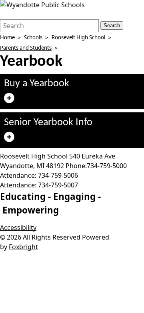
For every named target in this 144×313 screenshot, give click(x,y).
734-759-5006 (58, 175)
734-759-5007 (58, 185)
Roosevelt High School (78, 37)
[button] (72, 92)
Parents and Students (26, 47)
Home (7, 37)
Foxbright (23, 246)
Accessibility (18, 227)
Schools (33, 37)
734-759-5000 (107, 165)
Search (112, 25)
